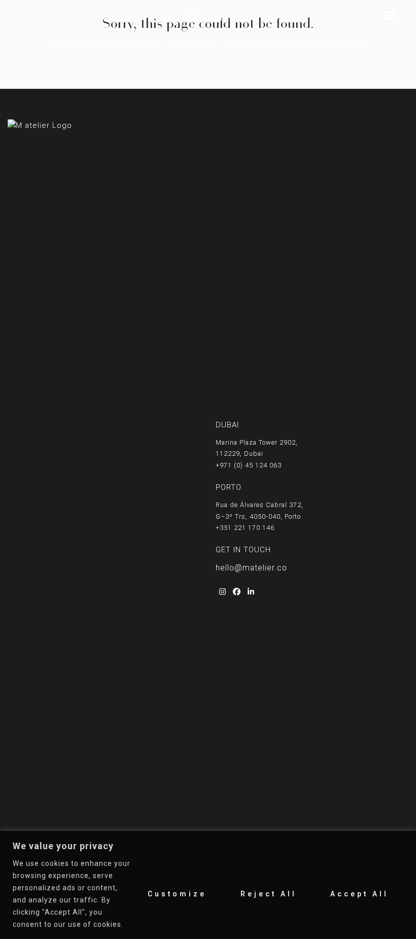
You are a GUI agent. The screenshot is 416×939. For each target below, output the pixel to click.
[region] (208, 885)
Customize (177, 894)
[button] (389, 15)
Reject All (268, 894)
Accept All (359, 894)
